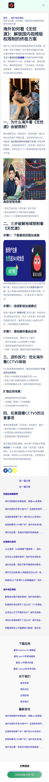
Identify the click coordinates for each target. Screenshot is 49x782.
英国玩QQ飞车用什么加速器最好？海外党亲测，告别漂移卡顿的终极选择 (24, 580)
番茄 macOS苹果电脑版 (24, 656)
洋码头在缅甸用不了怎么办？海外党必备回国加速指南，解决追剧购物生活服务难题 (24, 620)
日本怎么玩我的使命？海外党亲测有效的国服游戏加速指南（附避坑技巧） (24, 557)
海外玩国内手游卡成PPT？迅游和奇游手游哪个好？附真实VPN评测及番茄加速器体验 (24, 509)
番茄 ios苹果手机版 (24, 663)
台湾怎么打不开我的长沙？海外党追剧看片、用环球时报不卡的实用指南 (24, 612)
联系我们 (24, 702)
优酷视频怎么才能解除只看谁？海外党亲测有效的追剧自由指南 (24, 628)
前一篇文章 (24, 481)
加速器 (21, 57)
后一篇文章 (24, 487)
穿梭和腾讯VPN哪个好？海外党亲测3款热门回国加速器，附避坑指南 (24, 525)
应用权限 (24, 695)
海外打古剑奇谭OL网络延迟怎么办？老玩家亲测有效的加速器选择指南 (24, 572)
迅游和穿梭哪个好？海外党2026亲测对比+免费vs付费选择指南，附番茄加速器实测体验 (24, 517)
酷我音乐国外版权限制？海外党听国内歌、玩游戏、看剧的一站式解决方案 (24, 597)
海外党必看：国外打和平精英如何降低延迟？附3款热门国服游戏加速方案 (24, 565)
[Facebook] (5, 470)
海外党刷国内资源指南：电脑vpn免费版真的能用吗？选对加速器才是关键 (24, 501)
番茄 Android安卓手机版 (24, 669)
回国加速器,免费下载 (24, 775)
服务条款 (24, 683)
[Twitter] (10, 470)
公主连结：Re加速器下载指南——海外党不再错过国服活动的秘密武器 (24, 549)
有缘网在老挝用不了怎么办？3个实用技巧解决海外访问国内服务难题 (24, 605)
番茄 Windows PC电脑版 (25, 650)
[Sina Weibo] (14, 470)
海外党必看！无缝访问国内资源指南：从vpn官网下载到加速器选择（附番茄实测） (24, 532)
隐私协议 (24, 689)
